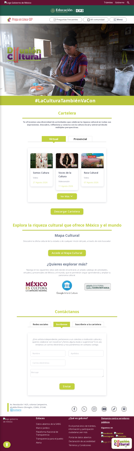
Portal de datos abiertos (80, 437)
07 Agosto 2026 (91, 182)
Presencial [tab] (80, 139)
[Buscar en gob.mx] (128, 2)
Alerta (38, 442)
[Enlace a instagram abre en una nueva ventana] (107, 436)
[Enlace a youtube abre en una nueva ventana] (121, 436)
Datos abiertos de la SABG (48, 424)
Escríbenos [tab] (61, 324)
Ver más (65, 196)
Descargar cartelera (67, 211)
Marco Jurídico (43, 427)
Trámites (108, 2)
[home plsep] (20, 19)
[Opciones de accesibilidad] (7, 444)
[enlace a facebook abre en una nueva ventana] (107, 433)
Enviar (67, 386)
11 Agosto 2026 (65, 186)
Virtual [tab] (53, 139)
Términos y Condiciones (80, 445)
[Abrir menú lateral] (121, 443)
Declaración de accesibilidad (82, 441)
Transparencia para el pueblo (49, 438)
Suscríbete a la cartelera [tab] (88, 324)
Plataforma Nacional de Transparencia (47, 433)
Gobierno (119, 2)
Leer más (83, 432)
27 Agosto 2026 (40, 182)
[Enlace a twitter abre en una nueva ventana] (118, 433)
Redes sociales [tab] (40, 324)
